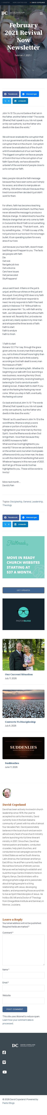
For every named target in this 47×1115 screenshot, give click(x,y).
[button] (23, 590)
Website (7, 995)
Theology (7, 505)
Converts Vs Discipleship (20, 722)
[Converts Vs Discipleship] (23, 703)
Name (6, 969)
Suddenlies (12, 763)
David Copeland (38, 2)
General (27, 501)
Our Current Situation (19, 674)
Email (6, 982)
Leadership (37, 501)
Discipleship (16, 501)
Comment (8, 932)
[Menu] (41, 13)
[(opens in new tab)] (23, 557)
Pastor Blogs (9, 1103)
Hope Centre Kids (20, 2)
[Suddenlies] (23, 747)
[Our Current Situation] (23, 654)
